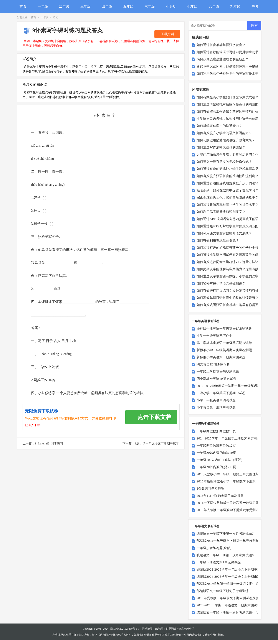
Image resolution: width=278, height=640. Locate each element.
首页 (23, 6)
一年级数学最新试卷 (205, 423)
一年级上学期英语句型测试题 (218, 371)
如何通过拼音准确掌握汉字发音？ (221, 45)
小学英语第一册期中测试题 (216, 407)
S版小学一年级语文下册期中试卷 (157, 443)
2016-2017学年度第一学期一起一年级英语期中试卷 (233, 386)
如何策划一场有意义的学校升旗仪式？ (224, 161)
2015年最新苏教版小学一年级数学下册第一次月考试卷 (236, 481)
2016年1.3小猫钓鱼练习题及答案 (220, 495)
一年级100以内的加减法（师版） (220, 460)
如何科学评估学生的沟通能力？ (219, 126)
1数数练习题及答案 (210, 488)
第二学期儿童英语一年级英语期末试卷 (224, 343)
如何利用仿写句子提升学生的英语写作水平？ (229, 73)
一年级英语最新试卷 (205, 321)
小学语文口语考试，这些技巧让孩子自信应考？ (231, 118)
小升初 (171, 6)
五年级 (128, 6)
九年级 (235, 6)
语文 (55, 17)
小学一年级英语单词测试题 (216, 400)
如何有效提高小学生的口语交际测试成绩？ (227, 97)
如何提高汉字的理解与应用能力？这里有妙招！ (231, 269)
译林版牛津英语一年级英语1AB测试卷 (224, 328)
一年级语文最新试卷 (205, 526)
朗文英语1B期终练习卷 (213, 364)
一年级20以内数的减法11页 (216, 467)
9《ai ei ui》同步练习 (49, 443)
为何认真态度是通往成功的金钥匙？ (223, 59)
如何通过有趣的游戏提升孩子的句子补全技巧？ (231, 247)
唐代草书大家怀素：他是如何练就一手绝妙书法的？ (234, 66)
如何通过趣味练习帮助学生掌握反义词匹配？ (229, 226)
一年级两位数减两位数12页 (216, 445)
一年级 (43, 6)
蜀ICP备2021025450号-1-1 (124, 628)
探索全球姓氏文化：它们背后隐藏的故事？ (227, 197)
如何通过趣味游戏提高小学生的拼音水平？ (227, 204)
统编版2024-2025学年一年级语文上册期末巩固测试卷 (235, 576)
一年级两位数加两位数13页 (216, 431)
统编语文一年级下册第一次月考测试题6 (225, 555)
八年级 (214, 6)
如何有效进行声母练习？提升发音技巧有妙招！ (231, 290)
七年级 (192, 6)
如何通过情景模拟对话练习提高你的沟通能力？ (231, 104)
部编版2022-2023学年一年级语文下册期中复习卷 (232, 569)
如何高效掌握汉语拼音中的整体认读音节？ (227, 297)
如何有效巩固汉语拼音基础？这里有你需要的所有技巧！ (237, 305)
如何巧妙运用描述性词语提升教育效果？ (226, 140)
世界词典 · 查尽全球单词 (180, 628)
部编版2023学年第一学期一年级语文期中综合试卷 (233, 584)
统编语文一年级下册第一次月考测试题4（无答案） (233, 612)
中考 (255, 6)
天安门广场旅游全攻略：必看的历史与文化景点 (231, 154)
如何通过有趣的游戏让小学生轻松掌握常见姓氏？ (232, 169)
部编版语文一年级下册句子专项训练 (223, 591)
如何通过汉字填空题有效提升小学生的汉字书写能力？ (236, 276)
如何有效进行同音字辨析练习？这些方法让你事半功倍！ (237, 262)
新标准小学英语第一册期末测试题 (221, 357)
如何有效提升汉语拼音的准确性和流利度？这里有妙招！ (237, 176)
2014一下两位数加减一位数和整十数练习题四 (229, 503)
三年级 (85, 6)
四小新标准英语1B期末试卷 (216, 378)
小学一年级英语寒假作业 (214, 335)
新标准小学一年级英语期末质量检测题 (224, 350)
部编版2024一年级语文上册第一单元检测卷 (228, 541)
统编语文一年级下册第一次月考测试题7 (225, 533)
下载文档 (167, 34)
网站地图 (147, 628)
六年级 (149, 6)
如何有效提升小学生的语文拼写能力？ (224, 133)
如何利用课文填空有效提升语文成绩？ (224, 233)
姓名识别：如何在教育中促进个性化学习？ (227, 190)
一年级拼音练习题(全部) (214, 548)
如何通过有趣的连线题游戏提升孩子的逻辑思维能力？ (236, 183)
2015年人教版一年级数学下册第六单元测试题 (229, 510)
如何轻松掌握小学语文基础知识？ (221, 283)
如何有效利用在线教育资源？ (218, 240)
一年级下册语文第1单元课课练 (219, 562)
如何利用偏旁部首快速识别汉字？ (221, 212)
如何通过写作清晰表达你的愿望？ (221, 147)
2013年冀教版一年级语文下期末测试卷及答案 (229, 598)
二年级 (64, 6)
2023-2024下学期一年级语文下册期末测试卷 (228, 605)
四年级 (107, 6)
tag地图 (159, 628)
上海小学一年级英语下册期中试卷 (221, 393)
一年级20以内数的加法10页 (216, 452)
